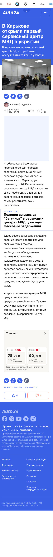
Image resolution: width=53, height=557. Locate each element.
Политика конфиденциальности (36, 488)
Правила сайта (33, 470)
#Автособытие (13, 387)
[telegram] (6, 96)
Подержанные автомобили (9, 477)
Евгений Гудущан (20, 104)
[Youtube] (18, 418)
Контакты (31, 481)
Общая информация (36, 459)
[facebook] (13, 96)
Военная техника (10, 470)
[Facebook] (4, 418)
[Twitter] (11, 418)
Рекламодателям (34, 465)
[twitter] (20, 96)
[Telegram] (26, 418)
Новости (6, 459)
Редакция (31, 476)
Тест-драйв (7, 465)
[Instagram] (33, 418)
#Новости (31, 387)
